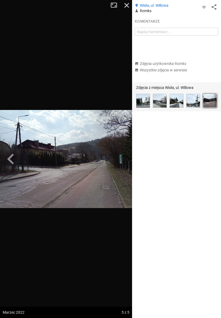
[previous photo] (11, 159)
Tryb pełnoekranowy (115, 5)
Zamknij (126, 5)
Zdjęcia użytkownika (163, 63)
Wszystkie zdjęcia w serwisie (163, 70)
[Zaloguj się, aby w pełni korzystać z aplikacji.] (204, 7)
